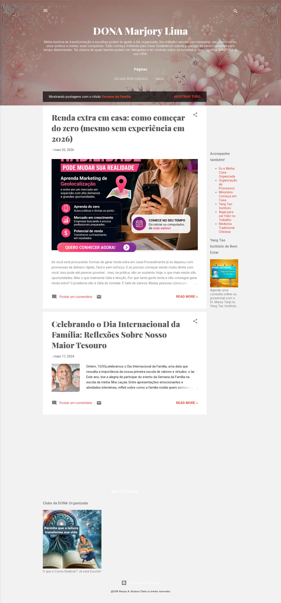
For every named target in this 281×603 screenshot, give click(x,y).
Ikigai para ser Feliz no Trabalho (227, 216)
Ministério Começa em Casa (228, 196)
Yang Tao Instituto (225, 206)
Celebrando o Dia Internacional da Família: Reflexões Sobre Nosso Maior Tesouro (116, 334)
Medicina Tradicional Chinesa (226, 228)
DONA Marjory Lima (140, 30)
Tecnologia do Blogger (143, 583)
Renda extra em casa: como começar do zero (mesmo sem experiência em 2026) (118, 128)
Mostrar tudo (187, 97)
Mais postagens (124, 491)
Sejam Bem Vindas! (131, 79)
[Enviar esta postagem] (99, 298)
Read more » (187, 297)
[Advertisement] (237, 118)
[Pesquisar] (235, 12)
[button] (195, 115)
